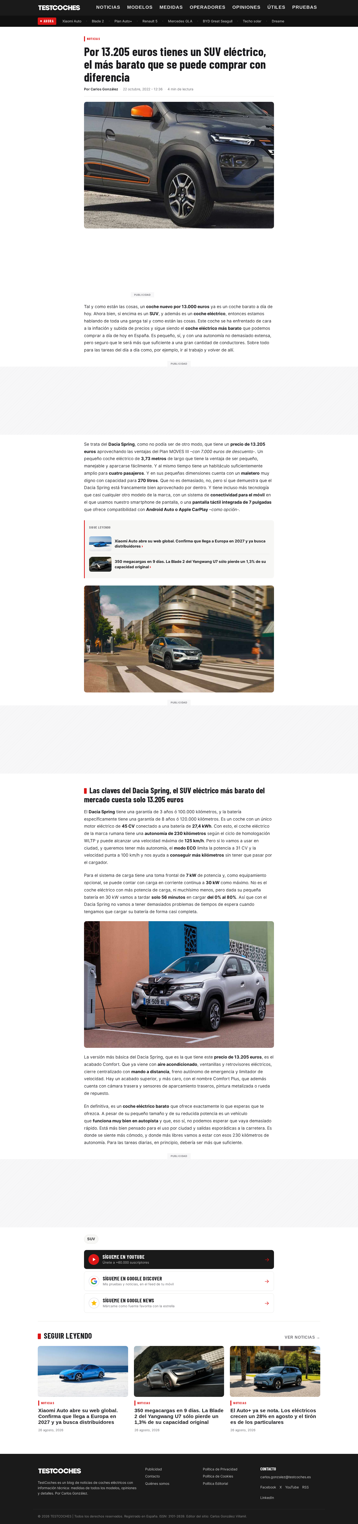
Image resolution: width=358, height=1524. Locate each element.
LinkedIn (267, 1498)
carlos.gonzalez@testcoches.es (285, 1477)
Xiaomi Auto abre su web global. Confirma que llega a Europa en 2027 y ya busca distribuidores (78, 1416)
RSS (305, 1487)
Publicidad (153, 1469)
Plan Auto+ (123, 21)
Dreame (278, 21)
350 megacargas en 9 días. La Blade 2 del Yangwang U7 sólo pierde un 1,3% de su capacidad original (179, 1416)
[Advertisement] (190, 265)
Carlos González (104, 89)
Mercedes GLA (180, 21)
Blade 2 (98, 21)
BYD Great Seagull (217, 21)
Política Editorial (215, 1483)
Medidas (171, 7)
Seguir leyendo (68, 1335)
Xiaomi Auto (71, 21)
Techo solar (252, 21)
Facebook (268, 1487)
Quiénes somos (157, 1483)
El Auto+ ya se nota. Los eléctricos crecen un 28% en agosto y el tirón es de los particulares (273, 1416)
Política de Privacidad (220, 1469)
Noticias (108, 7)
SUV (91, 1239)
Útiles (276, 7)
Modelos (140, 7)
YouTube (292, 1487)
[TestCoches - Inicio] (59, 7)
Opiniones (246, 7)
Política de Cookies (218, 1476)
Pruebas (304, 7)
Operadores (208, 7)
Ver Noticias (302, 1337)
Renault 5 (150, 21)
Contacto (152, 1476)
